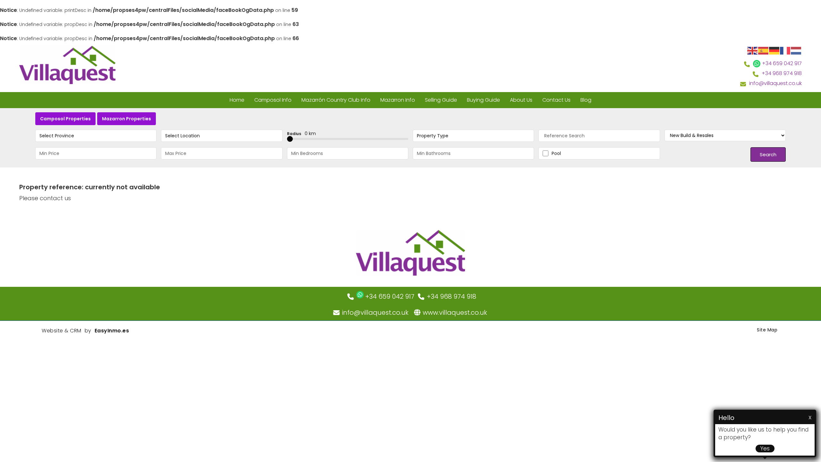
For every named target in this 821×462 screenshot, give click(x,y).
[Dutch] (796, 50)
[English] (752, 50)
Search (768, 154)
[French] (785, 50)
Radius (301, 133)
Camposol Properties (65, 119)
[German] (774, 50)
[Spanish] (763, 50)
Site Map (767, 330)
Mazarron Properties (126, 119)
